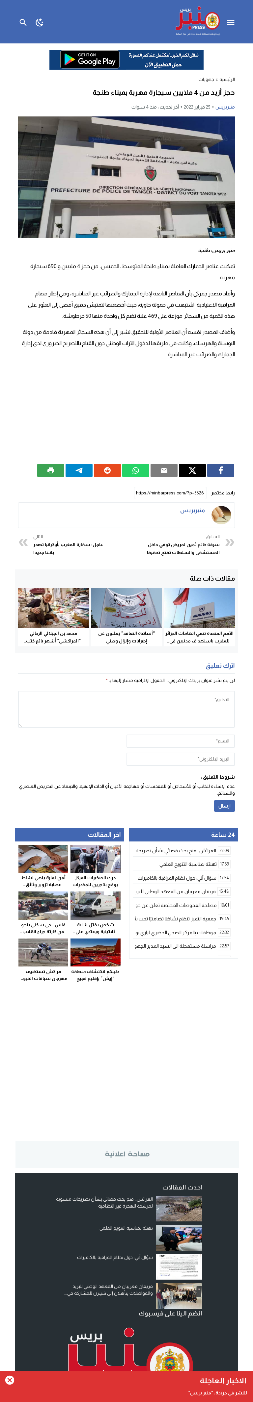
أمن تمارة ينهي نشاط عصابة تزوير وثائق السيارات (43, 884)
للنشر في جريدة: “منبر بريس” (217, 1392)
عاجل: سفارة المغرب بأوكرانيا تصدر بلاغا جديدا (68, 544)
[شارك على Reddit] (107, 470)
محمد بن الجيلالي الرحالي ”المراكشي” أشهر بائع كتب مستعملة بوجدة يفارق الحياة (53, 641)
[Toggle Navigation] (232, 21)
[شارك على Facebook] (221, 470)
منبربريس (225, 107)
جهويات (206, 79)
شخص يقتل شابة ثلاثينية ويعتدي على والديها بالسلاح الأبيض (95, 931)
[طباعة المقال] (51, 470)
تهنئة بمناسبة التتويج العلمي (126, 1228)
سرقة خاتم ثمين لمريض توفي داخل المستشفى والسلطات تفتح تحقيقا (183, 544)
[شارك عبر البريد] (164, 470)
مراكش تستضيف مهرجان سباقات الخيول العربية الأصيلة (43, 978)
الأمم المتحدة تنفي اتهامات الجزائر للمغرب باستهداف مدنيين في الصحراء (199, 641)
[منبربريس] (221, 515)
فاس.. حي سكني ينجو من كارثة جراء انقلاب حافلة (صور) (43, 931)
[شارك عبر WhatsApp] (136, 470)
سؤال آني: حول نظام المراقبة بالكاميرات (115, 1257)
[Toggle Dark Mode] (40, 21)
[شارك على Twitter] (192, 470)
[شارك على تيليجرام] (79, 470)
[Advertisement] (126, 411)
